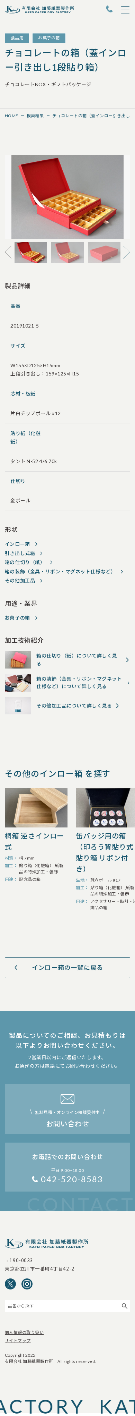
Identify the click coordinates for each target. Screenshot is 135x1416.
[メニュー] (125, 9)
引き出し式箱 (20, 553)
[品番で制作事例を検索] (124, 1306)
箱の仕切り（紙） (25, 562)
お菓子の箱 (17, 618)
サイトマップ (18, 1340)
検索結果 (35, 115)
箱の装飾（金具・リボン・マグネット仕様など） (60, 571)
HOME (11, 115)
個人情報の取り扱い (24, 1332)
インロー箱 (17, 544)
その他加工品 (20, 580)
